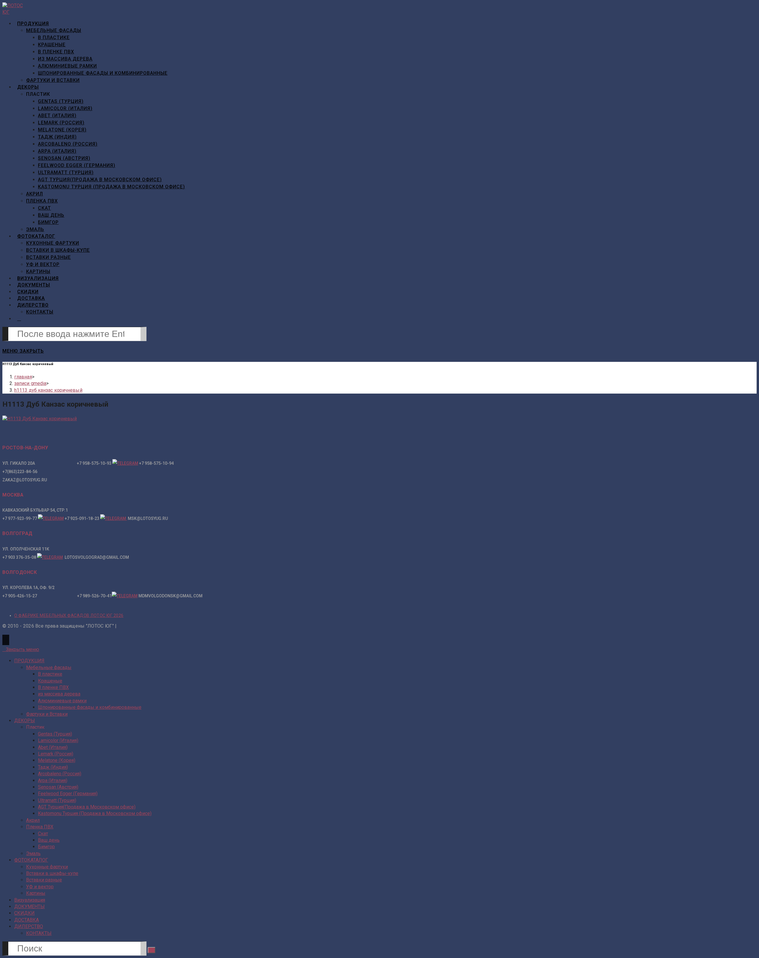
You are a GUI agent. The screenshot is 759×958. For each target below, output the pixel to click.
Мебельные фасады (48, 667)
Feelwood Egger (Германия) (68, 793)
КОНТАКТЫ (39, 933)
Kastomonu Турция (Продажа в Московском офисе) (95, 813)
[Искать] (151, 950)
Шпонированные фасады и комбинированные (89, 707)
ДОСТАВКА (26, 920)
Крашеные (50, 681)
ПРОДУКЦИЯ (29, 660)
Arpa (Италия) (52, 780)
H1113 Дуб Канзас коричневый (48, 390)
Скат (43, 833)
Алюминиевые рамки (62, 701)
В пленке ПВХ (53, 687)
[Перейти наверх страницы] (5, 640)
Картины (35, 893)
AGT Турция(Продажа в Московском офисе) (86, 807)
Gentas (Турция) (55, 734)
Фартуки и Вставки (47, 714)
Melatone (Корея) (56, 760)
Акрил (33, 820)
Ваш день (49, 840)
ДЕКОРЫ (24, 720)
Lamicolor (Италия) (58, 740)
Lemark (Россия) (55, 754)
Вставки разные (44, 880)
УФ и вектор (40, 886)
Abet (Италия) (53, 747)
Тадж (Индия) (53, 767)
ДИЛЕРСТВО (28, 926)
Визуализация (29, 900)
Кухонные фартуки (47, 867)
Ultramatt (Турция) (57, 800)
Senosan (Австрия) (58, 787)
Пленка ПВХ (39, 827)
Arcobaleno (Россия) (59, 773)
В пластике (50, 674)
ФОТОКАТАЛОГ (31, 860)
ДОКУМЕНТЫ (29, 906)
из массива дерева (59, 694)
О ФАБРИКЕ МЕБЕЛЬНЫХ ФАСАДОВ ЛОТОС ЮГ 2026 (69, 615)
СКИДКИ (24, 913)
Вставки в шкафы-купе (52, 873)
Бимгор (46, 846)
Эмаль (33, 853)
